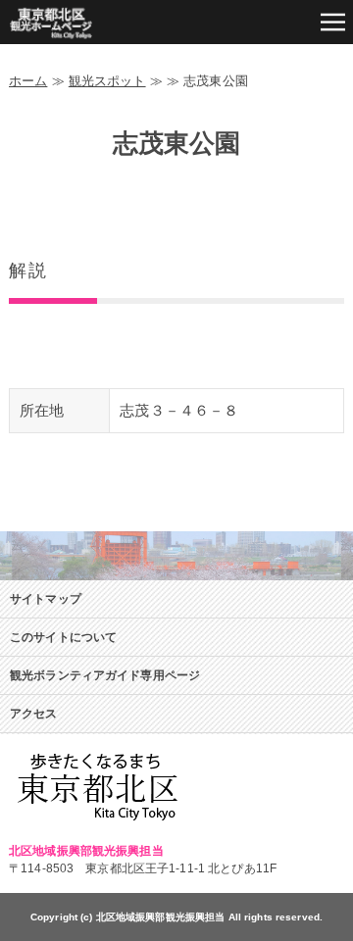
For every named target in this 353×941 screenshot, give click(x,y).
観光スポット (107, 81)
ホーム (28, 81)
